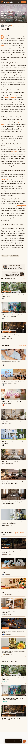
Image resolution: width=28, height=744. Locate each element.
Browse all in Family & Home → (19, 533)
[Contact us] (24, 741)
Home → (24, 661)
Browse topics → (22, 345)
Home (2, 5)
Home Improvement (14, 255)
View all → (24, 278)
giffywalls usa (8, 25)
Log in (18, 2)
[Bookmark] (16, 740)
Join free (24, 2)
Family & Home (6, 5)
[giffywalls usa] (2, 25)
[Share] (20, 740)
